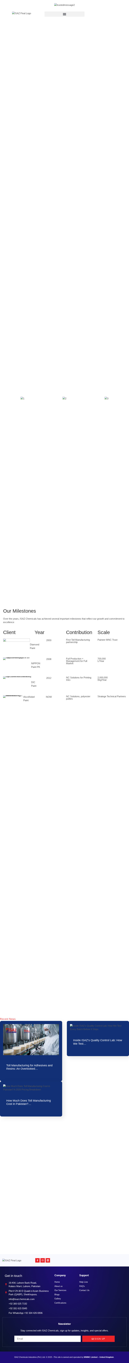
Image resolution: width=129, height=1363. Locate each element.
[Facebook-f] (37, 1260)
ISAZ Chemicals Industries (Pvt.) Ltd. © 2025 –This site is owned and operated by (49, 1357)
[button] (64, 14)
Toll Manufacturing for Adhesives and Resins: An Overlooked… (29, 1067)
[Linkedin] (48, 1260)
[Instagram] (42, 1260)
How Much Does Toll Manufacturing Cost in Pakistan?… (28, 1102)
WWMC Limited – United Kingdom (99, 1357)
